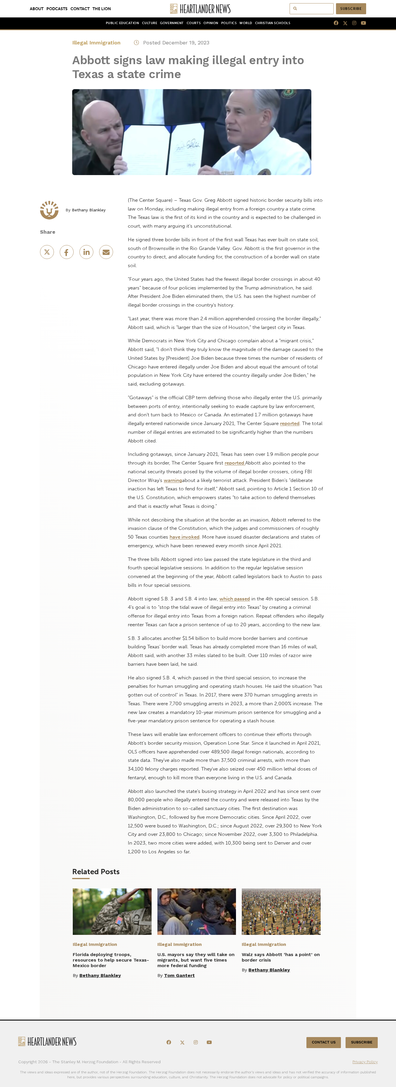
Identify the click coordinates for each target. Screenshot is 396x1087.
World (245, 23)
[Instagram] (352, 23)
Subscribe (351, 9)
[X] (343, 23)
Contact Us (324, 1042)
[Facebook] (333, 23)
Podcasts (57, 8)
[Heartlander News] (198, 9)
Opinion (211, 23)
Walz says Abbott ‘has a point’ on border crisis (281, 957)
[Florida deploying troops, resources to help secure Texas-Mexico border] (112, 911)
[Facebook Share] (67, 254)
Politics (229, 23)
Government (172, 23)
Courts (194, 23)
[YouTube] (361, 23)
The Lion (101, 8)
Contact (80, 8)
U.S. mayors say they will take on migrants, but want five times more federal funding (196, 960)
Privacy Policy (365, 1061)
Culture (149, 23)
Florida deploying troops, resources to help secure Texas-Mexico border (111, 960)
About (36, 8)
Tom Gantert (179, 975)
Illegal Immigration (96, 42)
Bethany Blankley (89, 210)
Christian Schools (272, 23)
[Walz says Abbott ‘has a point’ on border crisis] (281, 911)
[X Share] (47, 254)
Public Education (122, 23)
